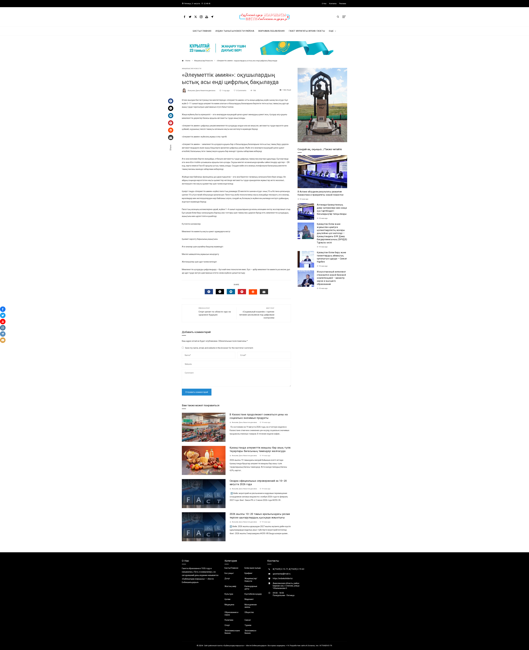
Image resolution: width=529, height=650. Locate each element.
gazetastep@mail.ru (282, 574)
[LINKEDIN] (231, 291)
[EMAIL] (264, 291)
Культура (229, 594)
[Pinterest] (170, 123)
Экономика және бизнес (232, 631)
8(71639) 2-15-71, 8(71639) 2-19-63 (288, 569)
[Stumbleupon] (170, 130)
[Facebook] (170, 101)
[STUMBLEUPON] (253, 292)
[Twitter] (170, 108)
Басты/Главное (231, 568)
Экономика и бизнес (250, 631)
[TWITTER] (220, 291)
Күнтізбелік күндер (253, 594)
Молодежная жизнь (251, 605)
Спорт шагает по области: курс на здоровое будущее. (215, 311)
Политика (229, 620)
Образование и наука (231, 613)
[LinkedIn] (170, 115)
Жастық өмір (230, 586)
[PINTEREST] (242, 291)
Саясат (248, 620)
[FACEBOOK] (209, 291)
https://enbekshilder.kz (283, 578)
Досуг (227, 578)
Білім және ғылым (253, 568)
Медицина (229, 604)
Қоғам (227, 599)
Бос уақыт (229, 573)
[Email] (170, 137)
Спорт (227, 625)
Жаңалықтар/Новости (191, 68)
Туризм (248, 625)
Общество (249, 612)
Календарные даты (251, 587)
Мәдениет (249, 599)
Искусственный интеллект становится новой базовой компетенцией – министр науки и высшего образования (331, 277)
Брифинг (249, 573)
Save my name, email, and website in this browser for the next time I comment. (219, 348)
